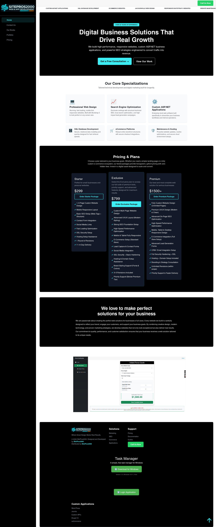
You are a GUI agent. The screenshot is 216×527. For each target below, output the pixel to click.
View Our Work (144, 61)
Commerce (113, 439)
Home (9, 20)
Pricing (130, 433)
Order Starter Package (89, 196)
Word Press (76, 508)
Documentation (133, 436)
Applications (113, 443)
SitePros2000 (79, 441)
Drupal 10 (75, 518)
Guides (130, 439)
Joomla (74, 511)
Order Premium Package (164, 196)
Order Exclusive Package (126, 204)
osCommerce (76, 521)
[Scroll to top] (209, 520)
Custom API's (76, 515)
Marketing (112, 433)
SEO (110, 436)
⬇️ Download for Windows (126, 469)
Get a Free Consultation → (114, 61)
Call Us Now (205, 3)
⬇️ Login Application (126, 492)
